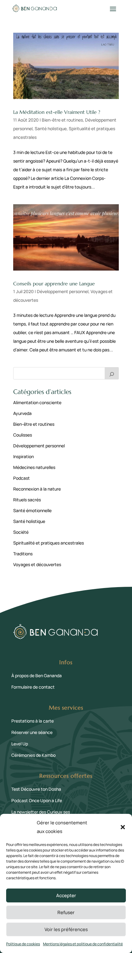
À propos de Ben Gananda (36, 675)
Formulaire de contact (33, 687)
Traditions (23, 554)
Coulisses (22, 435)
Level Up (19, 744)
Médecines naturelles (34, 467)
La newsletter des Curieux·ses (40, 812)
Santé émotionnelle (32, 510)
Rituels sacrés (27, 500)
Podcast (21, 478)
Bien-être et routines (62, 120)
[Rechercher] (112, 373)
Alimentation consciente (37, 402)
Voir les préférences (66, 929)
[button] (123, 827)
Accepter (66, 895)
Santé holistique (51, 128)
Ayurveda (22, 413)
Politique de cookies (23, 944)
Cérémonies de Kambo (33, 755)
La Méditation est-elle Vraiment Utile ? (56, 112)
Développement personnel (62, 291)
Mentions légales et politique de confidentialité (83, 944)
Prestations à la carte (32, 721)
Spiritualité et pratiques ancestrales (48, 543)
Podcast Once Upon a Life (36, 800)
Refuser (66, 912)
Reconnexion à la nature (37, 489)
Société (21, 532)
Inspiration (23, 456)
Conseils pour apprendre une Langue (54, 283)
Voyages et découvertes (37, 564)
